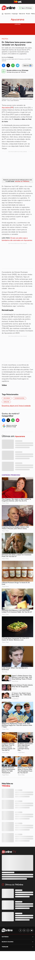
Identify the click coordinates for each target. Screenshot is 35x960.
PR (12, 107)
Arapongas (15, 13)
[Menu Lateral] (2, 14)
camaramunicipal (19, 398)
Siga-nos (26, 65)
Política (33, 13)
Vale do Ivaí (22, 13)
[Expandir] (32, 946)
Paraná (28, 13)
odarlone (6, 401)
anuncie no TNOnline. (22, 181)
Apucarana (7, 13)
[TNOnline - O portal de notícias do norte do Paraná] (8, 8)
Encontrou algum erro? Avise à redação (16, 405)
